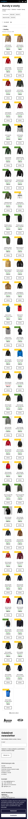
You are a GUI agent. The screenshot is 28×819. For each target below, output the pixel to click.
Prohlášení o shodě (6, 772)
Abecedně (13, 17)
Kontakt (3, 766)
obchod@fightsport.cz (9, 781)
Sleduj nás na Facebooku (10, 784)
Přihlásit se (6, 755)
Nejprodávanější (6, 17)
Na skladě (8, 22)
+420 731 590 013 (8, 783)
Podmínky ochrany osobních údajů (10, 769)
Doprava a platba (5, 771)
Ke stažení (4, 774)
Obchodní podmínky (6, 767)
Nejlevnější (12, 14)
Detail (8, 53)
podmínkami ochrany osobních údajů (13, 749)
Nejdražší (18, 14)
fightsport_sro (7, 786)
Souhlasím (13, 815)
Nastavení (13, 811)
